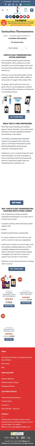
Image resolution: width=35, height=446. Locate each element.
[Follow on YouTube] (28, 16)
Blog (2, 367)
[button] (2, 10)
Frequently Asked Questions (11, 397)
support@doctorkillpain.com (20, 427)
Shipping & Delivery (8, 386)
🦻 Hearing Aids (7, 1)
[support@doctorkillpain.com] (9, 4)
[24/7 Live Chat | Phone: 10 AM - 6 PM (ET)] (13, 4)
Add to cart (9, 339)
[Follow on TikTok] (14, 16)
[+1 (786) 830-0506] (17, 4)
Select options (9, 305)
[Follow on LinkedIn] (24, 16)
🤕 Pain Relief (16, 1)
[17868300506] (21, 4)
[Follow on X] (17, 16)
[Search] (7, 10)
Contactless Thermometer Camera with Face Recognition (9, 294)
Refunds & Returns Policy (10, 382)
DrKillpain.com (5, 443)
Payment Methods (7, 379)
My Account (5, 363)
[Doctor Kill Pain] (17, 10)
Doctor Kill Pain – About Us (10, 408)
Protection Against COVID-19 (19, 36)
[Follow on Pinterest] (21, 16)
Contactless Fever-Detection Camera (9, 330)
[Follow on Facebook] (7, 16)
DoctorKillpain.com (24, 441)
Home (5, 36)
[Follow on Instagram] (10, 16)
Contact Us (5, 405)
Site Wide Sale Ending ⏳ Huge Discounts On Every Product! (16, 359)
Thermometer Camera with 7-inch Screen (26, 293)
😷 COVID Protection (25, 1)
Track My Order (6, 401)
